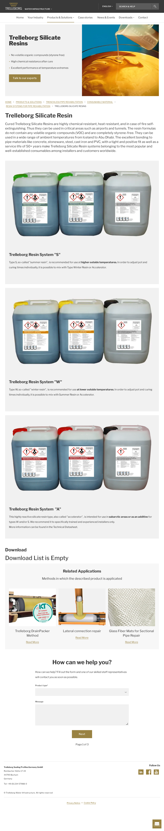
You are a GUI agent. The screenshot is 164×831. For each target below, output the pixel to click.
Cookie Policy (90, 803)
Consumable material (100, 102)
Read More (32, 642)
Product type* (41, 685)
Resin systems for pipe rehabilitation (28, 106)
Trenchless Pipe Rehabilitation (64, 102)
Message (39, 701)
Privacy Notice (73, 803)
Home (8, 102)
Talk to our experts (25, 78)
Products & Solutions (29, 102)
